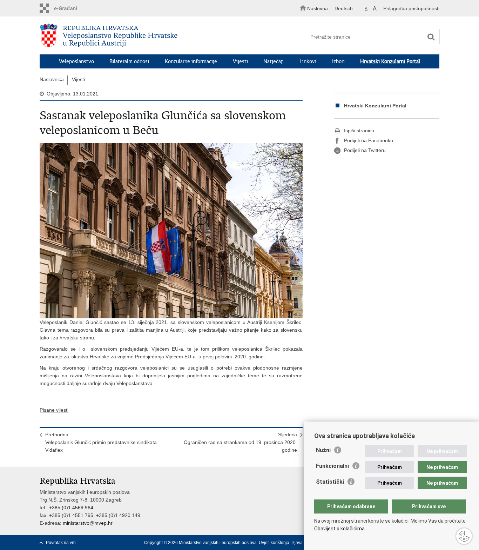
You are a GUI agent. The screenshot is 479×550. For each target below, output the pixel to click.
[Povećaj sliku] (171, 230)
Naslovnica (52, 79)
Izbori (338, 61)
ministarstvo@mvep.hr (88, 523)
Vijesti (240, 61)
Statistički (330, 481)
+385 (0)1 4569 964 (71, 507)
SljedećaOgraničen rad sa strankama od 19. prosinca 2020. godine (240, 442)
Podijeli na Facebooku (368, 140)
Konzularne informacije (191, 61)
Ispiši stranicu (359, 130)
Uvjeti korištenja (274, 542)
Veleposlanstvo (76, 61)
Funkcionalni (332, 466)
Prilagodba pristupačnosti (411, 8)
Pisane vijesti (54, 410)
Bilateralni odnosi (129, 61)
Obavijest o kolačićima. (340, 528)
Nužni (323, 450)
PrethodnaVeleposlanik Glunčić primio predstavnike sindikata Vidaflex (101, 442)
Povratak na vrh (61, 542)
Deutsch (344, 8)
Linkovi (307, 61)
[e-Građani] (70, 8)
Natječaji (273, 61)
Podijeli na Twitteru (365, 150)
